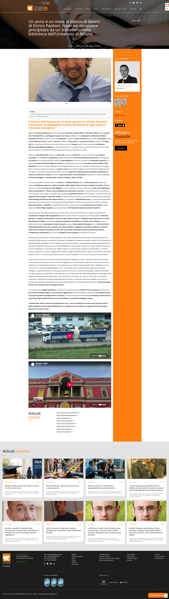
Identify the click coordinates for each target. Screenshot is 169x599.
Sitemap (129, 560)
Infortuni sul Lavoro (120, 115)
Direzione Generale (77, 556)
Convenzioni (106, 9)
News (88, 9)
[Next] (108, 80)
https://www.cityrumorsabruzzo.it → (68, 413)
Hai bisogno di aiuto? (158, 595)
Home (70, 46)
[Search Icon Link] (139, 8)
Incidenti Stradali (104, 554)
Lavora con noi (120, 9)
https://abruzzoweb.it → (64, 429)
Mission (74, 558)
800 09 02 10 (33, 3)
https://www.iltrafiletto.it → (65, 421)
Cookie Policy (131, 556)
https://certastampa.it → (65, 432)
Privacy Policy (131, 554)
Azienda (68, 9)
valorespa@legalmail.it (53, 556)
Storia (73, 560)
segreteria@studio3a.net (55, 554)
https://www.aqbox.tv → (64, 418)
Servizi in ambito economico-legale (109, 558)
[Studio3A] (37, 8)
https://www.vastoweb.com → (66, 426)
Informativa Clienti (132, 558)
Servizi (79, 9)
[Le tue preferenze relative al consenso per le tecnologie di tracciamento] (166, 596)
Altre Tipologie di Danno (106, 560)
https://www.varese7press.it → (66, 423)
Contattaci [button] (120, 148)
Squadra (74, 562)
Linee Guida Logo (160, 556)
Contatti (133, 9)
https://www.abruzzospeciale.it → (67, 415)
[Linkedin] (119, 125)
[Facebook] (116, 125)
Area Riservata (159, 558)
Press (96, 9)
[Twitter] (123, 125)
